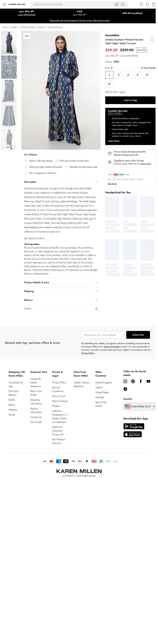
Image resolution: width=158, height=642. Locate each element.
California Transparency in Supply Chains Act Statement (60, 416)
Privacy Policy (59, 382)
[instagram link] (125, 381)
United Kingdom (104, 382)
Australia (100, 397)
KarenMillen (112, 35)
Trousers (41, 27)
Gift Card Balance (13, 393)
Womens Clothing (28, 27)
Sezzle (12, 414)
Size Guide (36, 422)
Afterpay (13, 409)
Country (127, 399)
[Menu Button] (4, 4)
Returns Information (36, 410)
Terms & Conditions (57, 389)
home (4, 27)
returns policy (145, 163)
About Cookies (59, 401)
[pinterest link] (133, 381)
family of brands (111, 346)
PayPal (12, 400)
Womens (13, 27)
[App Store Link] (133, 430)
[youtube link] (148, 381)
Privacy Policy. (88, 353)
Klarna (12, 404)
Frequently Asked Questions (35, 382)
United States (102, 392)
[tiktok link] (125, 389)
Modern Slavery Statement (81, 384)
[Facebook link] (141, 381)
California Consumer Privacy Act (57, 430)
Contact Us (36, 417)
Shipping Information (36, 401)
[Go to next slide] (96, 90)
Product (56, 406)
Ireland (99, 387)
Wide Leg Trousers (55, 27)
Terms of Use (58, 396)
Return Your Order (36, 393)
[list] (60, 90)
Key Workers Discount (58, 441)
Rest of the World (101, 404)
